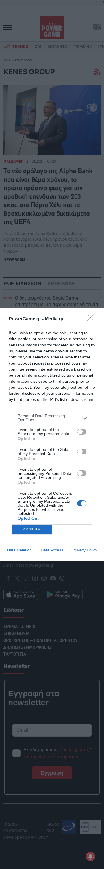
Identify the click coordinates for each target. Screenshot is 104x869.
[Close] (92, 319)
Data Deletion (19, 550)
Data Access (52, 550)
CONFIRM (32, 529)
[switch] (81, 431)
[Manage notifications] (90, 856)
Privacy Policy (84, 550)
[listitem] (52, 418)
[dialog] (52, 434)
